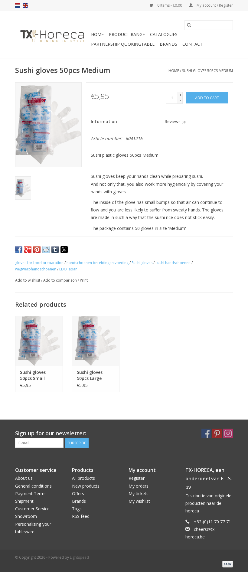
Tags (77, 509)
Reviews (175, 121)
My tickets (138, 493)
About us (24, 478)
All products (83, 478)
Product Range (127, 34)
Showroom (26, 516)
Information (104, 121)
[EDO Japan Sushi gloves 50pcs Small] (39, 341)
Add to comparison (60, 280)
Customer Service (32, 509)
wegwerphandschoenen (35, 269)
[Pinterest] (217, 433)
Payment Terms (31, 493)
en (25, 5)
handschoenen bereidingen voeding (98, 262)
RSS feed (81, 516)
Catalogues (164, 34)
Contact (192, 44)
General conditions (33, 486)
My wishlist (139, 501)
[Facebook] (206, 433)
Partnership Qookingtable (123, 44)
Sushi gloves (142, 262)
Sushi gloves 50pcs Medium (207, 70)
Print (84, 280)
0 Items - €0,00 (169, 5)
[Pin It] (37, 249)
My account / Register (214, 5)
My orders (138, 486)
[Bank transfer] (226, 563)
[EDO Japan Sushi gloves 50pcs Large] (96, 341)
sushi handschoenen (173, 262)
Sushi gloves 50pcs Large (90, 375)
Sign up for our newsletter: (50, 433)
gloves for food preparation (39, 262)
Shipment (24, 501)
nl (17, 5)
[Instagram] (228, 433)
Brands (168, 44)
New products (86, 486)
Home (97, 34)
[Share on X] (64, 249)
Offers (78, 493)
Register (137, 478)
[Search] (189, 25)
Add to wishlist (28, 280)
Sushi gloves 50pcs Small (33, 375)
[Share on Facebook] (18, 249)
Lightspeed (79, 557)
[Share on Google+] (27, 249)
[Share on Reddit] (46, 249)
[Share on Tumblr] (55, 249)
